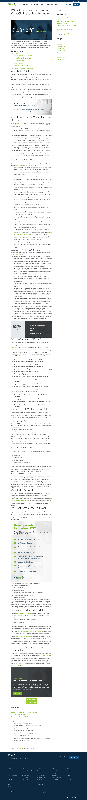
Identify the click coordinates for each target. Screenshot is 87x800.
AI (30, 4)
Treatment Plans (11, 770)
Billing (9, 773)
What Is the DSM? (17, 53)
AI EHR (23, 768)
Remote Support (72, 1)
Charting (9, 768)
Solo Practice (40, 779)
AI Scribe (24, 773)
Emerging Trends (61, 50)
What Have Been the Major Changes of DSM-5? (24, 55)
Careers (68, 773)
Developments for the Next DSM (21, 65)
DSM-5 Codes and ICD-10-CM (20, 60)
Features (25, 4)
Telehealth (10, 779)
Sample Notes (54, 775)
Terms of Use (46, 797)
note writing (32, 748)
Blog (53, 768)
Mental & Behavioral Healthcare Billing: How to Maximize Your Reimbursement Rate (29, 710)
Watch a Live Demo (31, 699)
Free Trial (76, 4)
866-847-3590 (44, 1)
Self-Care (59, 55)
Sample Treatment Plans (57, 777)
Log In (78, 1)
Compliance (59, 44)
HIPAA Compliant (21, 792)
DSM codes (15, 347)
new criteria (15, 254)
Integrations (10, 784)
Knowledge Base (64, 1)
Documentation (60, 48)
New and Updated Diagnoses (20, 57)
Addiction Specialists (41, 777)
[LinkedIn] (67, 797)
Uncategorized (60, 59)
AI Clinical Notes (25, 775)
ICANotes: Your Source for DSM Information (23, 68)
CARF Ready (41, 792)
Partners (68, 775)
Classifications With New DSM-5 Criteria (22, 58)
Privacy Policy (40, 797)
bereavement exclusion (27, 423)
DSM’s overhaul (19, 123)
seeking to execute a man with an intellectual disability (29, 631)
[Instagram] (73, 797)
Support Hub (57, 1)
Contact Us (51, 1)
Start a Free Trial (31, 702)
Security (9, 786)
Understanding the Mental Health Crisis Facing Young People (24, 712)
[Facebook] (70, 797)
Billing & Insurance (20, 748)
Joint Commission (50, 792)
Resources (49, 4)
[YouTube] (78, 797)
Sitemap (51, 797)
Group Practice (40, 782)
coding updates (18, 354)
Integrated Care (40, 784)
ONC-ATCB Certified (31, 792)
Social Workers (40, 773)
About (56, 4)
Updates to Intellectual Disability (21, 67)
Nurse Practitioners (41, 775)
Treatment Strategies (61, 57)
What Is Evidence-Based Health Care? (19, 716)
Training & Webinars (56, 779)
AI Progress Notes (26, 779)
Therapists (39, 768)
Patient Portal (10, 782)
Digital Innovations (61, 46)
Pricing (42, 4)
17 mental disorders (19, 165)
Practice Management (62, 52)
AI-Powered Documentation (28, 770)
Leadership (68, 770)
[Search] (38, 1)
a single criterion (19, 299)
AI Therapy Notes (26, 777)
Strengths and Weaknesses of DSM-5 (22, 62)
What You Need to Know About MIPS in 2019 (20, 719)
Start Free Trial (74, 757)
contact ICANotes (15, 665)
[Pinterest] (75, 797)
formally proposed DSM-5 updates (23, 613)
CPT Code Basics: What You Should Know (20, 714)
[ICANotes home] (12, 755)
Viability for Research (18, 63)
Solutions (36, 4)
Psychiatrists (39, 770)
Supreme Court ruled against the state (23, 636)
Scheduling (10, 777)
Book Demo (68, 4)
